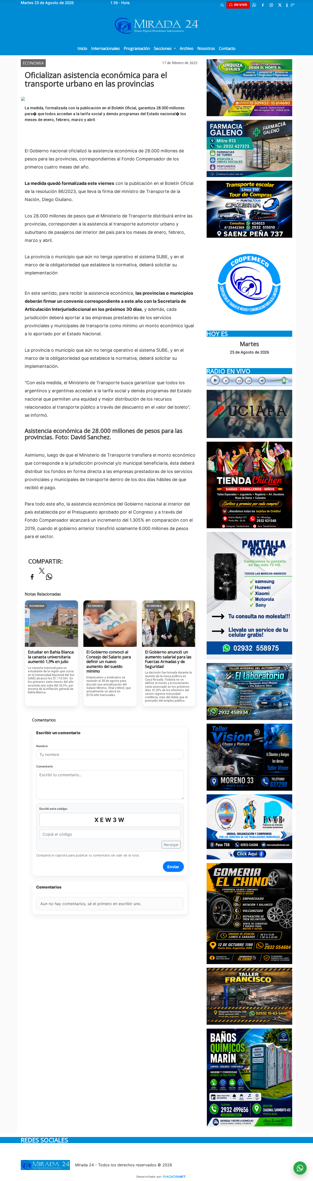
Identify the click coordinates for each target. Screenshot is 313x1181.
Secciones (163, 48)
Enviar (173, 866)
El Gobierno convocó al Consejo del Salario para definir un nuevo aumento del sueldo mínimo (108, 662)
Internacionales (105, 48)
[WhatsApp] (254, 5)
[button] (222, 5)
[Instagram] (271, 5)
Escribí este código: (53, 808)
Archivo (186, 48)
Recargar (171, 845)
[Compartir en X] (41, 572)
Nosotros (206, 48)
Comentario (44, 766)
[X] (280, 5)
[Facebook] (262, 5)
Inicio (82, 48)
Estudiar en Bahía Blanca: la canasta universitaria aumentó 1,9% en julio (51, 657)
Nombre (42, 746)
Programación (137, 48)
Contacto (227, 48)
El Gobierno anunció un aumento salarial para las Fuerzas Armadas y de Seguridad (168, 659)
